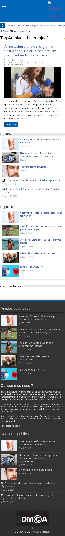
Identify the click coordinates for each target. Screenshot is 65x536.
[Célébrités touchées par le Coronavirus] (10, 257)
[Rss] (32, 528)
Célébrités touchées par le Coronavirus (38, 253)
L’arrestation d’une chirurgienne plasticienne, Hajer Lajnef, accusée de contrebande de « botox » (30, 51)
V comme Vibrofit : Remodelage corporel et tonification (37, 318)
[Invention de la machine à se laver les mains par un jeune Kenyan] (10, 230)
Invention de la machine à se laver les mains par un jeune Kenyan (40, 331)
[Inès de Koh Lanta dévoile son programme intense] (10, 244)
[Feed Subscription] (64, 37)
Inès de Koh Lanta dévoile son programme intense (36, 344)
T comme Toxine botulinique (34, 167)
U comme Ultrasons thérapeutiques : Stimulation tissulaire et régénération (40, 458)
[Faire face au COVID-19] (10, 271)
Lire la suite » (11, 124)
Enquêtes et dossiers (33, 62)
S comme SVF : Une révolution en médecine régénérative (33, 180)
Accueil (6, 31)
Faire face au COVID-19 (31, 267)
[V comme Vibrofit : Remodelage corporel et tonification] (10, 217)
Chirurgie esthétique (15, 62)
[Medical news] (55, 10)
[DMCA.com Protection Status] (32, 518)
